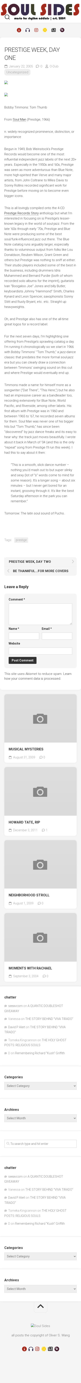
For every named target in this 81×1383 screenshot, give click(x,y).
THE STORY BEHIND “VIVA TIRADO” (49, 1019)
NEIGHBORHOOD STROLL (29, 895)
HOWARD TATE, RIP (24, 822)
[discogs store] (62, 30)
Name (14, 628)
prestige (21, 540)
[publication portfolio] (53, 30)
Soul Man (19, 119)
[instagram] (36, 30)
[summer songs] (45, 30)
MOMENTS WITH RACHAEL (30, 968)
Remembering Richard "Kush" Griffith (40, 1053)
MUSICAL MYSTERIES (26, 749)
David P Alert (16, 1027)
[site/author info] (19, 30)
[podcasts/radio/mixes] (27, 30)
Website (14, 643)
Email (47, 628)
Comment (17, 599)
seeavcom (15, 1006)
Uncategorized (17, 72)
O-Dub (54, 66)
